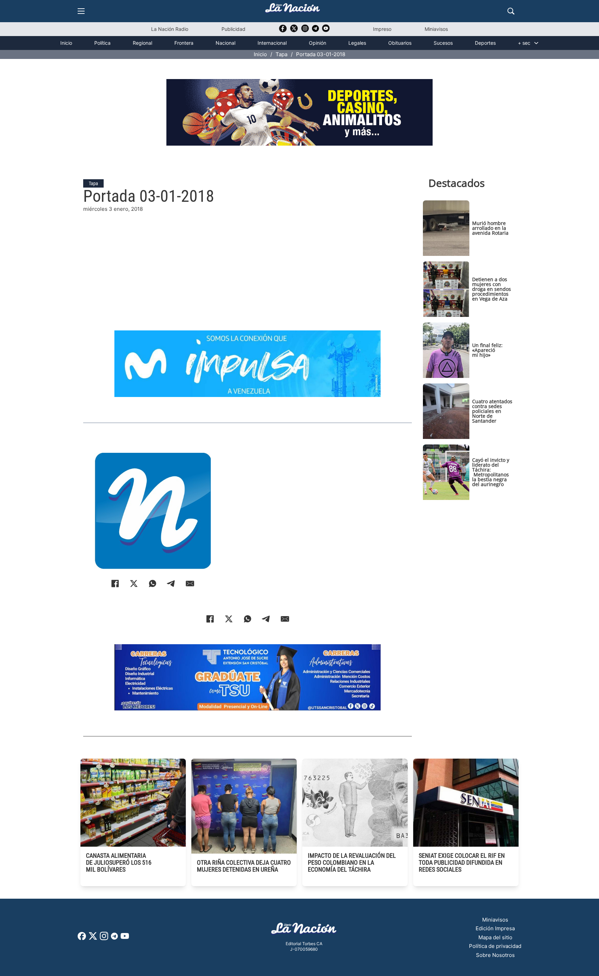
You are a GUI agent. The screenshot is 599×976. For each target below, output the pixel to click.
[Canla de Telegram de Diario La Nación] (114, 938)
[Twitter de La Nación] (294, 31)
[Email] (190, 583)
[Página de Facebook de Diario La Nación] (82, 938)
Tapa (281, 54)
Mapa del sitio (495, 937)
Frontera (183, 43)
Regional (142, 43)
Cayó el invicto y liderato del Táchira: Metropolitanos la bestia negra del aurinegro (490, 472)
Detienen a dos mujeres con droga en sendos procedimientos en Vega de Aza (491, 289)
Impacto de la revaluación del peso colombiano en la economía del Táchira (352, 862)
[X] (134, 583)
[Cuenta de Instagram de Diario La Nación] (104, 938)
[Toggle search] (511, 11)
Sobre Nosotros (495, 955)
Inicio (66, 43)
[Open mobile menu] (81, 11)
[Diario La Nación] (292, 10)
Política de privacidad (495, 946)
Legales (357, 43)
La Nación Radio (169, 29)
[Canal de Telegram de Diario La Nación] (315, 30)
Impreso (382, 29)
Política (102, 43)
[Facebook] (115, 583)
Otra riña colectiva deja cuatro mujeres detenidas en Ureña (244, 866)
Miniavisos (436, 29)
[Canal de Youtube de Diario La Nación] (326, 31)
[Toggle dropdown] (536, 43)
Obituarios (399, 43)
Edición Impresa (495, 928)
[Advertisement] (247, 261)
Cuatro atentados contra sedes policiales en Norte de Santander (492, 411)
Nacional (225, 43)
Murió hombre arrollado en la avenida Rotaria (490, 228)
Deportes (485, 43)
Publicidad (233, 29)
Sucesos (443, 43)
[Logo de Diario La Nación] (304, 930)
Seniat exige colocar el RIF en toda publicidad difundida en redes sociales (462, 862)
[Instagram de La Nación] (305, 31)
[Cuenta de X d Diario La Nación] (93, 938)
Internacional (272, 43)
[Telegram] (171, 583)
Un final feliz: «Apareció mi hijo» (487, 350)
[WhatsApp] (152, 583)
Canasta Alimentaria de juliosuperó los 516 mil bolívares (118, 862)
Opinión (317, 43)
